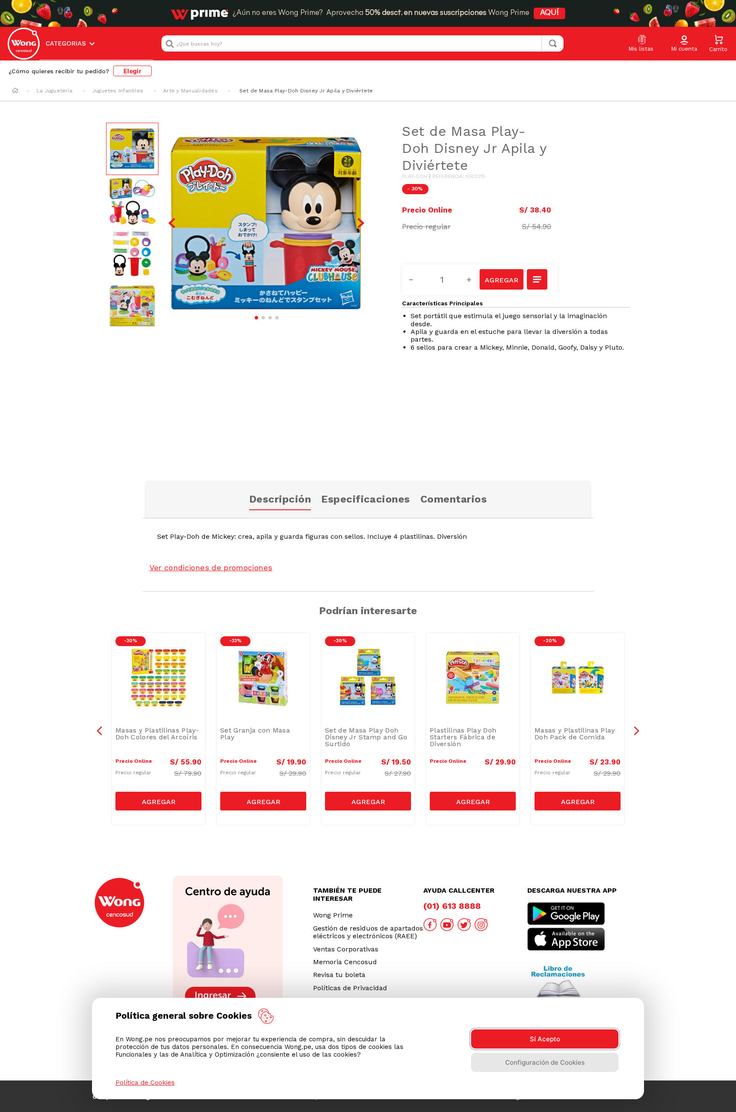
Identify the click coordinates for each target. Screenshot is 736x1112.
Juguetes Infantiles (118, 91)
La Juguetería (54, 91)
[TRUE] (158, 801)
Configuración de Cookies (545, 1062)
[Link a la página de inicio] (15, 91)
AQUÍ (549, 13)
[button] (684, 43)
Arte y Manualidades (190, 91)
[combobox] (362, 43)
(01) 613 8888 (452, 906)
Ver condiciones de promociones (211, 567)
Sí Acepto (545, 1039)
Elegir (132, 71)
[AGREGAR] (501, 279)
